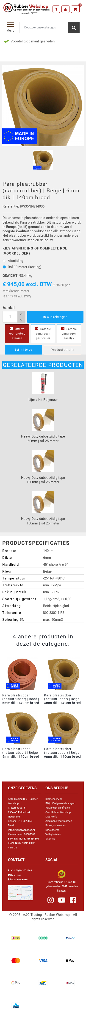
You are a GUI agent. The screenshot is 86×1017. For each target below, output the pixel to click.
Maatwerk (51, 816)
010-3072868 (25, 821)
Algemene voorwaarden (58, 821)
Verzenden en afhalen (57, 807)
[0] (75, 9)
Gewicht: (10, 276)
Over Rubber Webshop (58, 812)
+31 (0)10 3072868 (21, 870)
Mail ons (16, 875)
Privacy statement (55, 825)
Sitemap (50, 838)
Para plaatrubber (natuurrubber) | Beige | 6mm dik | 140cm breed (62, 753)
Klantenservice (53, 799)
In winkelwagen (55, 317)
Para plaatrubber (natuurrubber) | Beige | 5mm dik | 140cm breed (20, 753)
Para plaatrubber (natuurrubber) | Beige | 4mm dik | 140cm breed (62, 699)
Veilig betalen (53, 834)
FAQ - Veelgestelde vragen (60, 803)
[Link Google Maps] (20, 890)
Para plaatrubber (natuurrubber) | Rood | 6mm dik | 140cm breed (20, 699)
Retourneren (52, 830)
